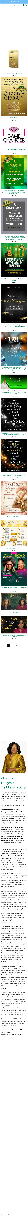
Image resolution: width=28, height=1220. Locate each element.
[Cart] (26, 5)
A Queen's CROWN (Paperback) (14, 118)
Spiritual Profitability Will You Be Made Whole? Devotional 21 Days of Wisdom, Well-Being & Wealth (14, 369)
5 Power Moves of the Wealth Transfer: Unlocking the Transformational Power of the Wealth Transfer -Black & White (14, 237)
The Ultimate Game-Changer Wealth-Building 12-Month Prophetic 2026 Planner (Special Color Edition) (14, 475)
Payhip (10, 1215)
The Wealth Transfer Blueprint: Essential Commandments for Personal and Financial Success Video (14, 392)
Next (17, 645)
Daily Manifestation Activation (14, 548)
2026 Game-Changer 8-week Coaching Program (14, 150)
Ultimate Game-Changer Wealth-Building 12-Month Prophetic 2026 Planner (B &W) (14, 433)
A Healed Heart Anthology (14, 516)
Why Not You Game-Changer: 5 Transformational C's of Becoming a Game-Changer (14, 326)
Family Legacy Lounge (14, 612)
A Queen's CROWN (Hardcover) (14, 73)
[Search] (23, 5)
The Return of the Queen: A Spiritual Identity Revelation (14, 635)
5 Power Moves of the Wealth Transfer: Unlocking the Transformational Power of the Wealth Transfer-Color (14, 192)
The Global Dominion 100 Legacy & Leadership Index (14, 588)
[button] (12, 1215)
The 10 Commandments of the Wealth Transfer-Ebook (14, 279)
